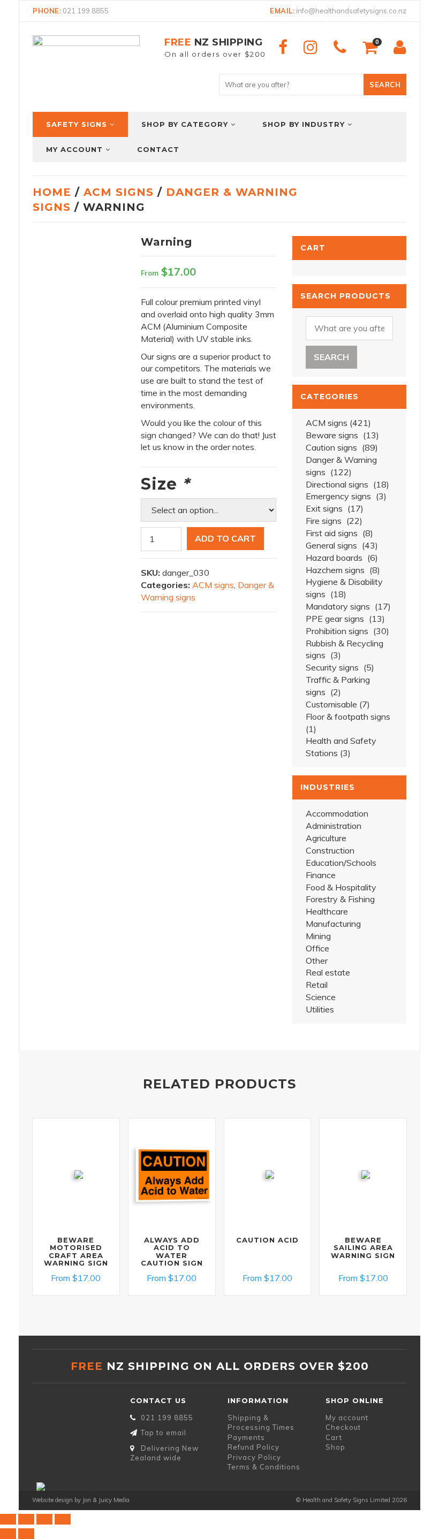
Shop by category (184, 124)
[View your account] (399, 47)
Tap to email (163, 1432)
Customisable (331, 704)
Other (317, 960)
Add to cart (225, 538)
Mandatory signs (338, 606)
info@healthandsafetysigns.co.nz (351, 10)
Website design (52, 1500)
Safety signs (76, 124)
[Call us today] (340, 47)
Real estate (328, 972)
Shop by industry (303, 124)
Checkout (343, 1427)
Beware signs (332, 435)
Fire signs (324, 520)
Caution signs (331, 447)
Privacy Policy (254, 1457)
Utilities (320, 1009)
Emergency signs (338, 496)
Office (317, 948)
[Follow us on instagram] (310, 47)
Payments (246, 1437)
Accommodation (337, 813)
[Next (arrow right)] (26, 1533)
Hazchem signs (335, 570)
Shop (335, 1447)
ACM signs (119, 192)
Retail (317, 984)
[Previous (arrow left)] (8, 1533)
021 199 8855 (86, 10)
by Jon (82, 1500)
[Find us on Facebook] (282, 47)
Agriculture (326, 838)
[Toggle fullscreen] (26, 1519)
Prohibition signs (337, 631)
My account (74, 149)
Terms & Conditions (264, 1466)
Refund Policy (253, 1447)
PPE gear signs (335, 618)
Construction (330, 850)
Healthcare (327, 911)
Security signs (332, 667)
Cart (334, 1437)
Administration (333, 825)
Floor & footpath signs (348, 716)
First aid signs (332, 533)
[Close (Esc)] (63, 1519)
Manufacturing (333, 923)
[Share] (44, 1519)
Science (321, 997)
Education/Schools (341, 862)
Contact (158, 149)
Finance (321, 875)
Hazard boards (334, 557)
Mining (318, 936)
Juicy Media (114, 1500)
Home (52, 192)
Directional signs (337, 484)
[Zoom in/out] (8, 1519)
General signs (331, 545)
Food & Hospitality (341, 887)
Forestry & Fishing (340, 899)
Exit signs (324, 508)
